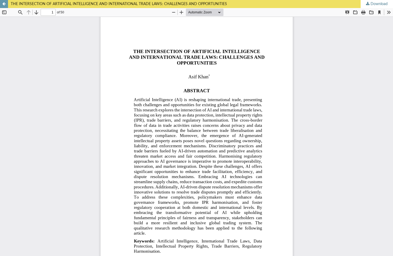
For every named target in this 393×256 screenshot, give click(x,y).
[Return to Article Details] (4, 4)
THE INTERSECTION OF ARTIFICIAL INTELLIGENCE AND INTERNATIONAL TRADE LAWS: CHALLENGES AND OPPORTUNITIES (119, 4)
